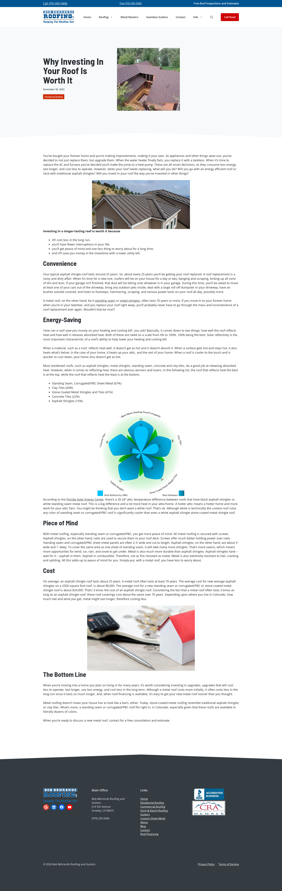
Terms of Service (229, 864)
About (144, 822)
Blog (143, 826)
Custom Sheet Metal (152, 818)
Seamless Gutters (157, 17)
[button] (211, 17)
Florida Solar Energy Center (85, 499)
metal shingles (130, 301)
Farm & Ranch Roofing (154, 810)
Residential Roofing (54, 96)
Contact (180, 17)
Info (195, 17)
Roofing (104, 17)
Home (87, 17)
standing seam (105, 301)
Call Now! (230, 17)
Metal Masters (129, 17)
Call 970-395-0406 (55, 3)
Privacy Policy (206, 864)
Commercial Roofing (152, 806)
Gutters (145, 814)
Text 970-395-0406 (130, 3)
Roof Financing (149, 834)
